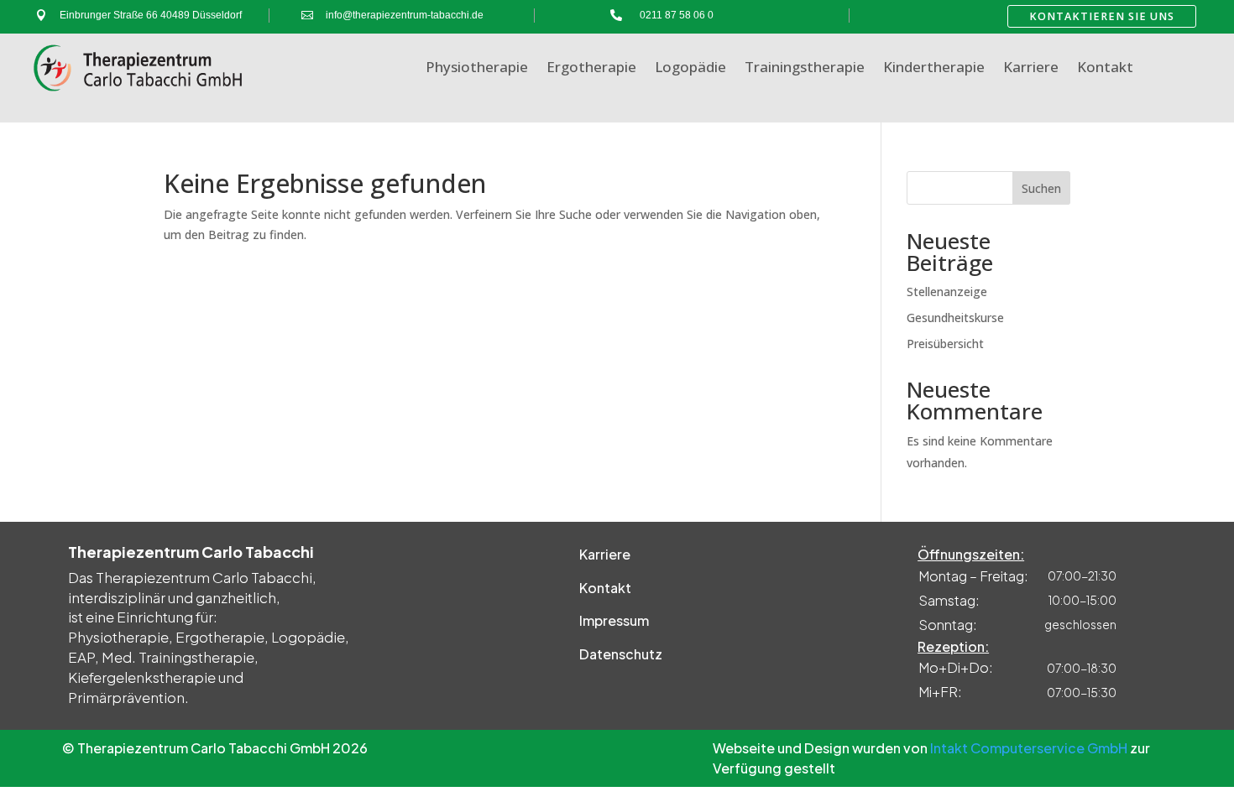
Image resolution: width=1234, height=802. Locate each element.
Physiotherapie (477, 68)
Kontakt (1105, 68)
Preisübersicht (945, 344)
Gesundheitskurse (955, 317)
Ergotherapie (591, 68)
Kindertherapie (934, 68)
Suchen (1041, 188)
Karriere (1031, 68)
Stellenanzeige (947, 291)
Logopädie (690, 68)
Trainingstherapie (805, 68)
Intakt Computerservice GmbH (1028, 748)
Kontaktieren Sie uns (1101, 16)
